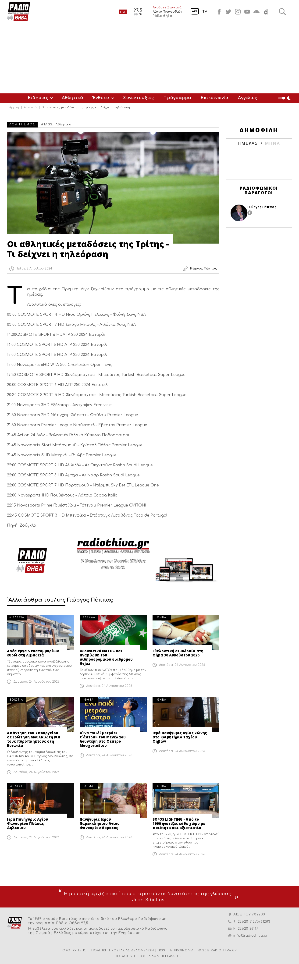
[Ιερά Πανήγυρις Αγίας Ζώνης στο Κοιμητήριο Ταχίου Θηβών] (186, 714)
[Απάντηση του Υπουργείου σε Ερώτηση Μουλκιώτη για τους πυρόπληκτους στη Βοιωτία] (40, 714)
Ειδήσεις (38, 98)
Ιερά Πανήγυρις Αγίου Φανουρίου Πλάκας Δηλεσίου (27, 823)
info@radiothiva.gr (250, 935)
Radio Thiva (18, 11)
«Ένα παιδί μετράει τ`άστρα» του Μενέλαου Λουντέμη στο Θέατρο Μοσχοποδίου (103, 739)
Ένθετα (101, 98)
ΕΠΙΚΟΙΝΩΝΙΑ (181, 950)
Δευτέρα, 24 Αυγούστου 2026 (37, 681)
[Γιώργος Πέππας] (239, 213)
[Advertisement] (149, 58)
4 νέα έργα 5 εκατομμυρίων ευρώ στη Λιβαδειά (33, 653)
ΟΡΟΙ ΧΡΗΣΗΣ (74, 950)
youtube (247, 11)
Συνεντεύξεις (138, 98)
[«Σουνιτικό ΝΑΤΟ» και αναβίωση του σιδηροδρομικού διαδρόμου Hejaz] (113, 632)
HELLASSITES (171, 956)
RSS (162, 950)
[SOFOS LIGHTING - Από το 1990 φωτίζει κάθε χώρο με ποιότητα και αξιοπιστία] (186, 800)
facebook (219, 11)
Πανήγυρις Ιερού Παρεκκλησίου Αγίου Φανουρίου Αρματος (100, 823)
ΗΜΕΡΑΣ (248, 143)
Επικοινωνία (215, 98)
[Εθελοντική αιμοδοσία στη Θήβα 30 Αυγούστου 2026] (186, 632)
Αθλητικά (72, 98)
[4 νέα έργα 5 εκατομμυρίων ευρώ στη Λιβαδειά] (40, 632)
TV (204, 12)
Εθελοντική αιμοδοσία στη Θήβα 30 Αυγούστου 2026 (178, 653)
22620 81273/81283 (254, 921)
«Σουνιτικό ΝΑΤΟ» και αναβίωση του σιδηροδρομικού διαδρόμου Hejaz (106, 657)
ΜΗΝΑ (272, 143)
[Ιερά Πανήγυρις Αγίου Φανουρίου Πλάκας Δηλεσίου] (40, 800)
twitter (228, 11)
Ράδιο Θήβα (162, 16)
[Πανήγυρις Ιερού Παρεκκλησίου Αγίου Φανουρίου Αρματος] (113, 800)
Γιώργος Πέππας (261, 207)
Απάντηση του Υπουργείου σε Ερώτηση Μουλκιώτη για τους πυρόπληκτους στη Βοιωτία (33, 739)
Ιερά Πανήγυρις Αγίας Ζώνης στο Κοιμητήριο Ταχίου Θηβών (180, 737)
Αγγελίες (247, 98)
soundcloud (256, 11)
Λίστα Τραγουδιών (167, 11)
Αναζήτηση (282, 11)
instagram (237, 11)
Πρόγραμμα (177, 98)
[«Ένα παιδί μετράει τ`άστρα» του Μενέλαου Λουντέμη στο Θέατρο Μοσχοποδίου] (113, 714)
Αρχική (14, 107)
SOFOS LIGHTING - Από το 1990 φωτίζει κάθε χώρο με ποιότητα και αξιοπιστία (179, 823)
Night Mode (285, 98)
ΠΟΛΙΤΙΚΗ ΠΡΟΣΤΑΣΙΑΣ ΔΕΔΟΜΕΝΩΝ (122, 950)
